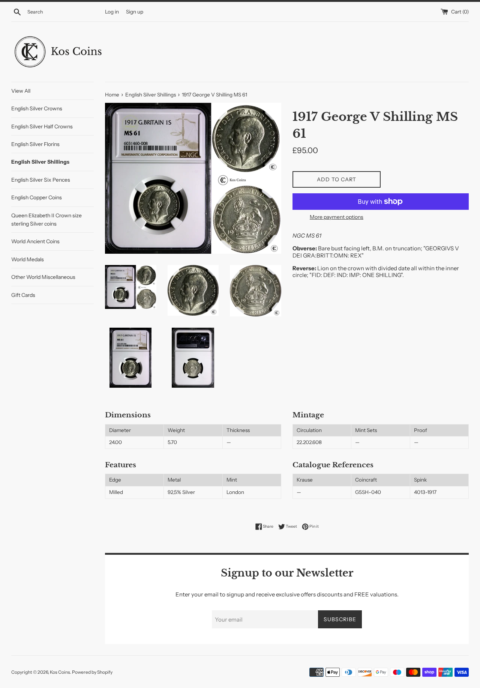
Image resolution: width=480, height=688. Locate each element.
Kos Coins (60, 672)
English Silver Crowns (36, 108)
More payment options (336, 217)
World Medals (27, 259)
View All (20, 90)
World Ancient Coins (35, 241)
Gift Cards (23, 295)
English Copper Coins (36, 197)
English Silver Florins (35, 144)
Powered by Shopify (92, 672)
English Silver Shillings (40, 161)
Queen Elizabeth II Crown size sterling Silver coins (46, 219)
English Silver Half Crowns (42, 126)
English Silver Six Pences (40, 179)
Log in (112, 12)
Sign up (134, 12)
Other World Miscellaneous (43, 277)
